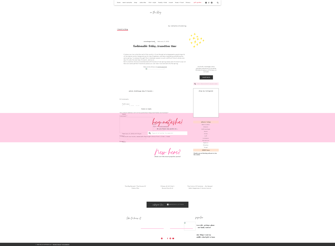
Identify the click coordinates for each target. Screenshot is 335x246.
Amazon (205, 127)
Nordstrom (205, 140)
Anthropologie (206, 129)
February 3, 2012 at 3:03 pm (132, 106)
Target (206, 147)
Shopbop (205, 145)
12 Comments (124, 99)
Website (122, 147)
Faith (124, 104)
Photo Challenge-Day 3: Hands (140, 91)
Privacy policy (57, 244)
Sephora (205, 142)
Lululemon (206, 138)
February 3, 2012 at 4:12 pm (132, 159)
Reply (124, 213)
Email (122, 141)
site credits (65, 244)
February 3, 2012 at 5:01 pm (132, 185)
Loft (205, 136)
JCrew (206, 133)
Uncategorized (149, 41)
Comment (123, 116)
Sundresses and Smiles (130, 245)
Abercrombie (206, 124)
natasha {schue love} (129, 157)
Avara (206, 131)
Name (122, 136)
